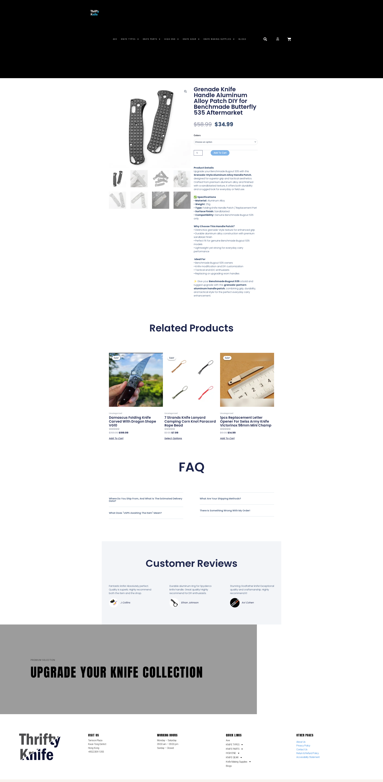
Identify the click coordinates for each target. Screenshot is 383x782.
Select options (173, 438)
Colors (197, 135)
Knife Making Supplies (217, 39)
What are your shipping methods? (220, 498)
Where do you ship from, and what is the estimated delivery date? (145, 500)
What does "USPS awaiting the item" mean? (135, 513)
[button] (265, 39)
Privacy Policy (303, 745)
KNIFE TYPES (128, 39)
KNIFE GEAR (189, 39)
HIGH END (169, 39)
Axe (115, 39)
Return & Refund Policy (307, 753)
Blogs (242, 39)
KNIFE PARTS (150, 39)
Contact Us (301, 749)
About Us (300, 741)
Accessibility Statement (308, 757)
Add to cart (220, 152)
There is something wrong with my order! (225, 510)
